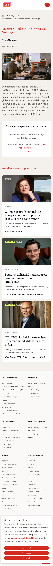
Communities (7, 383)
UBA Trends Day (33, 390)
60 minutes (7, 444)
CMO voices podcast (10, 410)
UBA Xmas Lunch (33, 397)
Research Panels (9, 403)
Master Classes (8, 434)
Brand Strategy (7, 467)
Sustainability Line (35, 498)
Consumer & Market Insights (13, 390)
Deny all (26, 558)
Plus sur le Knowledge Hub (37, 427)
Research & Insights (9, 498)
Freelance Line (33, 478)
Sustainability (7, 509)
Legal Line (32, 481)
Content (6, 393)
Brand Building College (11, 437)
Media (5, 400)
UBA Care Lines (33, 471)
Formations (6, 427)
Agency (5, 460)
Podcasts (30, 437)
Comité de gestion (34, 505)
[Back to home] (7, 4)
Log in (26, 151)
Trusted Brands (7, 491)
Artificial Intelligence (9, 464)
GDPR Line (32, 484)
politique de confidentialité (21, 538)
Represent (31, 460)
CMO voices (6, 407)
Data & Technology (10, 397)
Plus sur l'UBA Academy (11, 430)
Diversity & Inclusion (9, 478)
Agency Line (32, 495)
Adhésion (30, 464)
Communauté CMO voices (12, 414)
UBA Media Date (33, 393)
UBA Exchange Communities (13, 386)
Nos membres (32, 502)
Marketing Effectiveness (10, 484)
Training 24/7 (7, 447)
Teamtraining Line (34, 488)
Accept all (26, 548)
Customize (26, 553)
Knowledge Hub (12, 16)
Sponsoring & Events (9, 505)
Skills (4, 502)
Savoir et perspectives (35, 434)
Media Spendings (34, 491)
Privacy (4, 495)
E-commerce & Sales (9, 481)
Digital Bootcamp (9, 441)
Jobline (30, 467)
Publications (31, 430)
